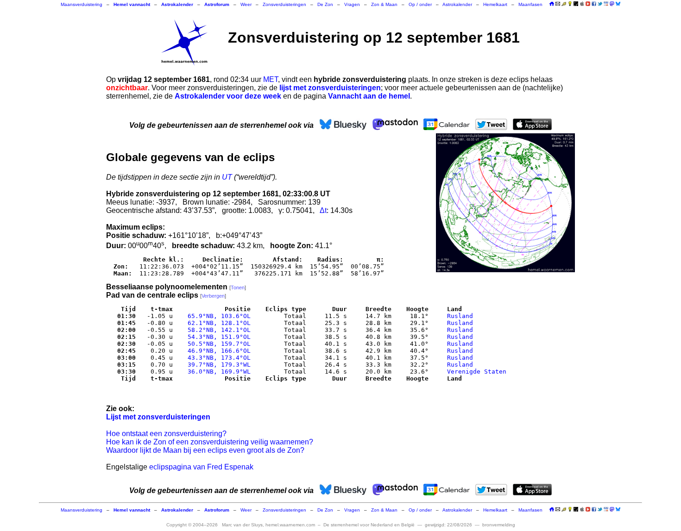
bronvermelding (498, 524)
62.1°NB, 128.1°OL (217, 322)
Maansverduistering (81, 4)
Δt (323, 210)
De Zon (325, 4)
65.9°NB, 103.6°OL (217, 315)
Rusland (460, 315)
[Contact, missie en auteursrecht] (557, 4)
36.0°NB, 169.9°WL (217, 371)
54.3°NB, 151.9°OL (217, 336)
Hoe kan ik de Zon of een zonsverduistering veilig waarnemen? (209, 442)
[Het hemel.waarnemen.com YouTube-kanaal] (588, 3)
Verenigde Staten (476, 371)
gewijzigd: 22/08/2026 (448, 524)
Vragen (352, 4)
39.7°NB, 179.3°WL (217, 364)
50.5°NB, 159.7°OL (217, 343)
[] (237, 287)
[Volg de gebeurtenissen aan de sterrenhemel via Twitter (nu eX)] (600, 3)
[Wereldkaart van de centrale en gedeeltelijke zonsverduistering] (505, 202)
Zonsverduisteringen (284, 4)
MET (270, 79)
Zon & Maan (384, 4)
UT (227, 177)
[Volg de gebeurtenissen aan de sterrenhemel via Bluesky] (618, 3)
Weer (246, 4)
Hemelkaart (495, 4)
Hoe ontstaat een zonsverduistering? (166, 433)
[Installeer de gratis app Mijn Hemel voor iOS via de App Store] (582, 3)
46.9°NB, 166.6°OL (217, 350)
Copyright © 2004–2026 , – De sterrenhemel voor (290, 524)
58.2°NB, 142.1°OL (217, 329)
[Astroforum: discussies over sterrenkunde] (576, 4)
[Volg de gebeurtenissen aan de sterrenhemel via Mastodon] (612, 3)
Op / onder (420, 4)
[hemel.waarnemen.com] (184, 42)
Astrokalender (457, 4)
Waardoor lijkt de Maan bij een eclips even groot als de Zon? (205, 450)
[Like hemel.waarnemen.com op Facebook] (594, 3)
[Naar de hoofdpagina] (551, 4)
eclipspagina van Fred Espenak (201, 467)
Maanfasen (530, 4)
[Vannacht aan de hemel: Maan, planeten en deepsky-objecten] (563, 4)
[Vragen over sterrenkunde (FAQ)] (570, 4)
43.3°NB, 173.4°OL (217, 357)
